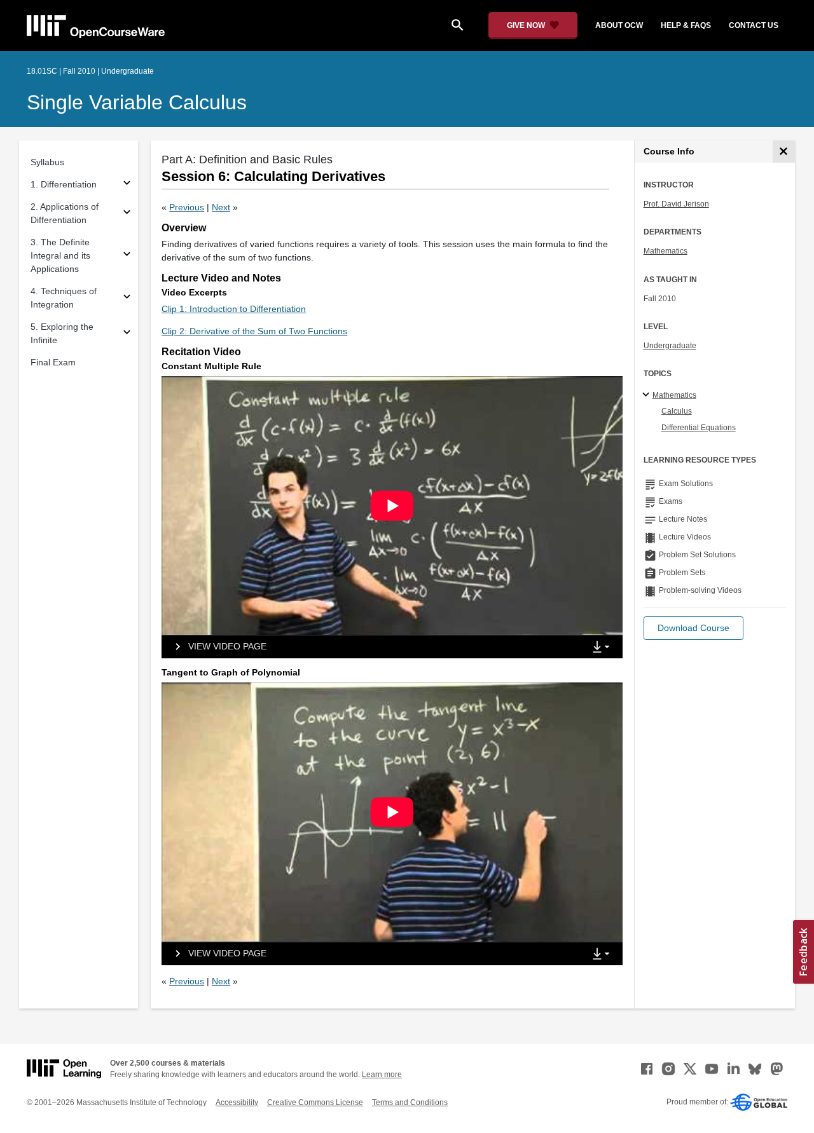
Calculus (676, 411)
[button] (693, 628)
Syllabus (47, 162)
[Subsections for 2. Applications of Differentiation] (127, 213)
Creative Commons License (315, 1102)
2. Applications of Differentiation (65, 213)
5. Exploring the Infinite (62, 333)
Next (221, 207)
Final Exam (53, 362)
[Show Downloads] (603, 647)
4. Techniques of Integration (64, 297)
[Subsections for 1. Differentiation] (127, 184)
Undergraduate (670, 345)
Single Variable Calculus (137, 102)
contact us (753, 25)
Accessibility (237, 1102)
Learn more (382, 1074)
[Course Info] (784, 151)
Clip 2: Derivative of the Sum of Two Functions (254, 331)
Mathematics (665, 251)
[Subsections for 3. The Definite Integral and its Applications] (127, 255)
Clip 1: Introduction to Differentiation (234, 309)
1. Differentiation (64, 184)
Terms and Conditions (410, 1102)
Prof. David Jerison (676, 204)
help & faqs (686, 25)
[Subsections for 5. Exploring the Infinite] (127, 334)
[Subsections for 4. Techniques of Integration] (127, 298)
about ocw (619, 25)
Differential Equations (698, 427)
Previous (186, 207)
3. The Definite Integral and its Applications (60, 255)
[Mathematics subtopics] (647, 395)
